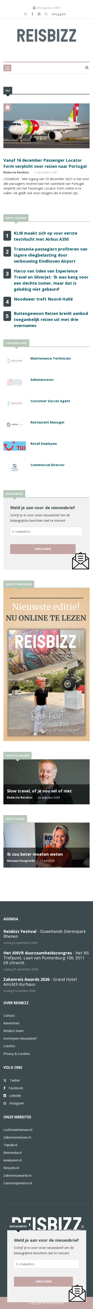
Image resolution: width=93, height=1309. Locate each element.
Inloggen (58, 14)
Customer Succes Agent (50, 401)
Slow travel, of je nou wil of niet (39, 791)
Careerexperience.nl (17, 1183)
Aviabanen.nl (12, 1160)
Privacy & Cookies (16, 1054)
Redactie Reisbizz (16, 172)
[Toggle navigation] (7, 68)
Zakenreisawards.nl (17, 1175)
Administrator (42, 379)
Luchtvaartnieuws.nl (17, 1130)
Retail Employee (43, 443)
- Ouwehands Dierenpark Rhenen (44, 934)
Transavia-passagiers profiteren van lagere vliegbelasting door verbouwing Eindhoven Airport (50, 255)
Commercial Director (47, 465)
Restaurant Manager (47, 422)
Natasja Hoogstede (21, 861)
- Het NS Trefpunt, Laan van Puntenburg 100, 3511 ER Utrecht (46, 957)
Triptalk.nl (10, 1145)
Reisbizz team (13, 1031)
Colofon (9, 1046)
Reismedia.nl (12, 1152)
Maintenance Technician (50, 358)
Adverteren (11, 1023)
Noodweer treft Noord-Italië (43, 299)
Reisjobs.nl (11, 1168)
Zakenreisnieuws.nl (17, 1137)
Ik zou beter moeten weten (35, 854)
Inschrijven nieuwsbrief (20, 1038)
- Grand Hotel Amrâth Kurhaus (40, 982)
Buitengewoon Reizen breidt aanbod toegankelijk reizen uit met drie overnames (51, 319)
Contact (9, 1015)
